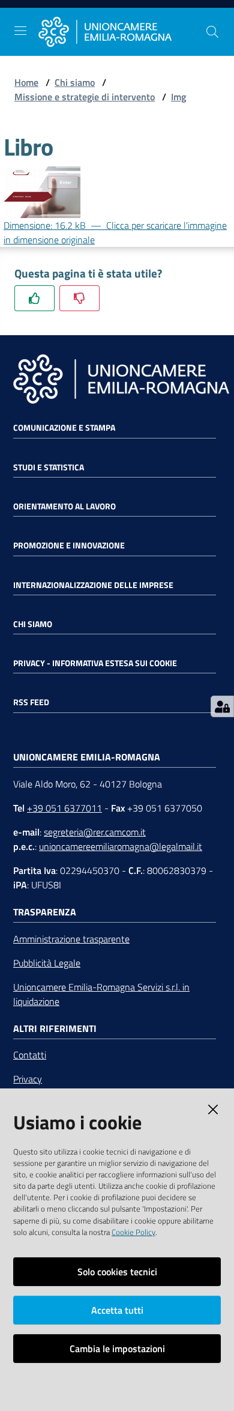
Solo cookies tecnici (117, 1271)
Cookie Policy (133, 1232)
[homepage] (121, 32)
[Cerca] (212, 32)
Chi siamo (75, 82)
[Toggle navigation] (20, 30)
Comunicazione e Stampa (64, 427)
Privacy (27, 1079)
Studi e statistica (48, 467)
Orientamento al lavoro (64, 506)
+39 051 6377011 (64, 808)
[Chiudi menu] (190, 24)
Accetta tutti (117, 1310)
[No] (79, 298)
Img (178, 97)
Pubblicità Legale (46, 963)
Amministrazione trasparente (71, 939)
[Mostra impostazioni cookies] (222, 706)
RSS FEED (31, 702)
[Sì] (34, 298)
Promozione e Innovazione (69, 545)
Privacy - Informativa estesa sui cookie (95, 663)
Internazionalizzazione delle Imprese (93, 585)
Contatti (29, 1055)
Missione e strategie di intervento (84, 97)
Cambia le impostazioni (117, 1348)
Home (26, 82)
